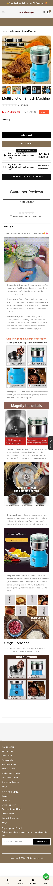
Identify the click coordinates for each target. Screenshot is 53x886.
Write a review (26, 201)
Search (5, 796)
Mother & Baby (8, 769)
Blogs (4, 786)
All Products (7, 751)
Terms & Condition (10, 818)
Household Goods (10, 777)
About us (6, 800)
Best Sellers (7, 756)
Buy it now (26, 143)
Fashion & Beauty (9, 764)
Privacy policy (8, 814)
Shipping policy (9, 805)
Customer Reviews (10, 782)
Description (9, 226)
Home (4, 31)
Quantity (6, 119)
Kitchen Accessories (11, 773)
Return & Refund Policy (12, 809)
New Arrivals (7, 760)
